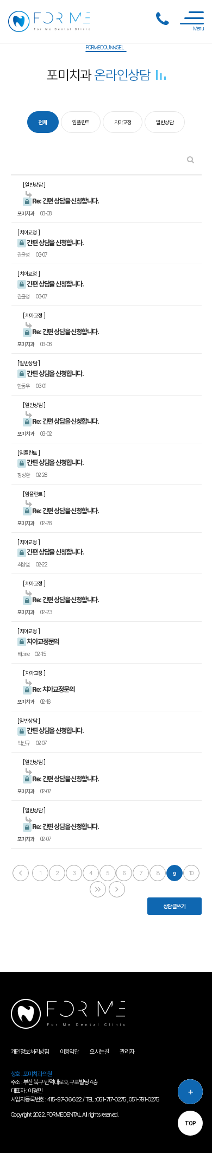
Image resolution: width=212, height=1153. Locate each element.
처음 (21, 873)
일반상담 (164, 122)
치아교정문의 (42, 642)
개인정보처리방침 (30, 1051)
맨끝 (117, 889)
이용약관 (69, 1051)
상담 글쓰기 (174, 906)
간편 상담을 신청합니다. (55, 243)
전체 (43, 122)
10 (191, 873)
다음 (98, 889)
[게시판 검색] (190, 159)
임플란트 (80, 122)
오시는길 (99, 1051)
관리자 (127, 1051)
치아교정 (122, 122)
